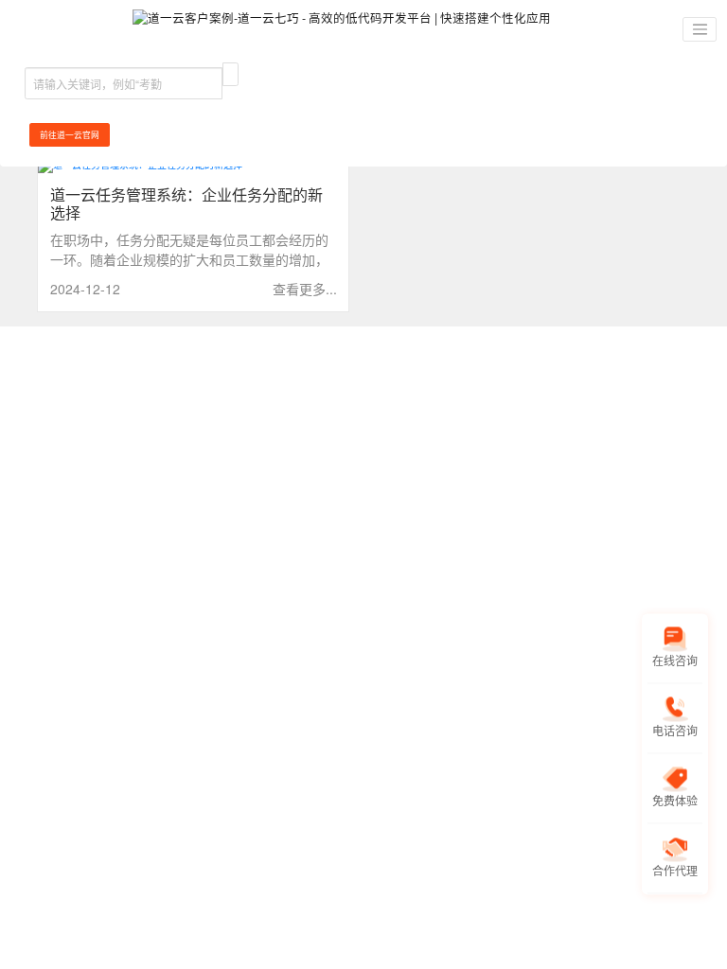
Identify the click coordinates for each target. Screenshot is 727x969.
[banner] (341, 29)
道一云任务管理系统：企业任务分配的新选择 (186, 203)
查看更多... (305, 288)
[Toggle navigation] (700, 29)
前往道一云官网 (69, 134)
